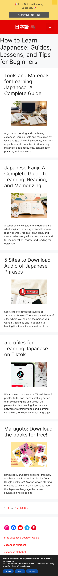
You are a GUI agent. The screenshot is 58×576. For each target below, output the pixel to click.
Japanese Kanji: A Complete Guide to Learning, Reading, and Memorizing (26, 176)
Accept (8, 571)
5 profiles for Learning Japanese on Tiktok (26, 348)
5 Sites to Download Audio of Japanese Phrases (27, 266)
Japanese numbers (15, 544)
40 (17, 507)
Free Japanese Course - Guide (21, 537)
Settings (32, 571)
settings (25, 566)
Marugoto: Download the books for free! (28, 432)
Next (24, 507)
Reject (20, 571)
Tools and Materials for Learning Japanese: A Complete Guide (26, 84)
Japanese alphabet (15, 552)
